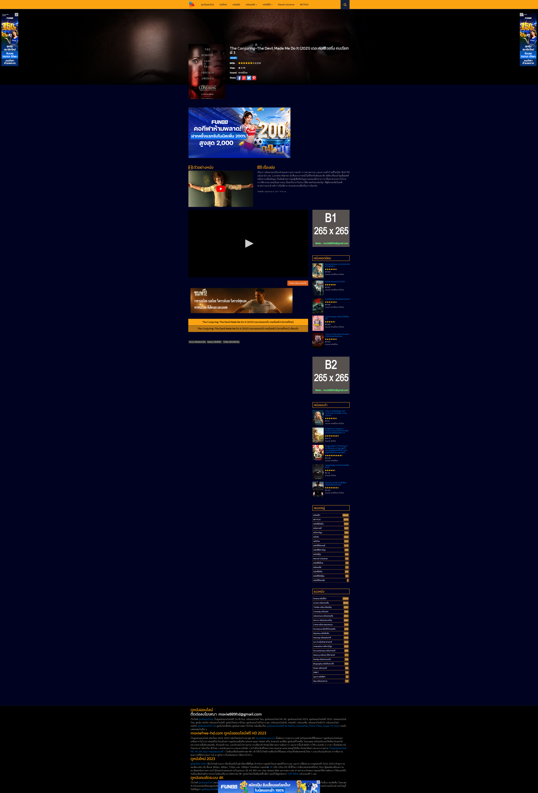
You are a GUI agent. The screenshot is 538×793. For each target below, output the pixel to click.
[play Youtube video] (220, 189)
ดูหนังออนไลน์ (207, 4)
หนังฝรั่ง (236, 4)
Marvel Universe (286, 4)
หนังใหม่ (223, 4)
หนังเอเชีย (251, 4)
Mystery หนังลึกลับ (214, 342)
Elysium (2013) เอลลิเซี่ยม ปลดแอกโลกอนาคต (335, 483)
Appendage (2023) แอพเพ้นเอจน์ (337, 466)
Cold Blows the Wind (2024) (337, 299)
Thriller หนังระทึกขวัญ (231, 342)
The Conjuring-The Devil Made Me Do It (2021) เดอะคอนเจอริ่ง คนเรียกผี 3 (289, 50)
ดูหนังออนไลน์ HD (207, 725)
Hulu (336, 725)
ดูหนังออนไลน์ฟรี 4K (277, 725)
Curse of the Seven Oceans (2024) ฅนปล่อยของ (337, 335)
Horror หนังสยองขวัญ (197, 342)
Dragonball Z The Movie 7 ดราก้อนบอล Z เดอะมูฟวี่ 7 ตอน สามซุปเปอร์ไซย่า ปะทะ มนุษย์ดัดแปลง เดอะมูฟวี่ (336, 449)
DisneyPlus (302, 725)
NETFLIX (304, 4)
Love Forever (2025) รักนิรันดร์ (337, 317)
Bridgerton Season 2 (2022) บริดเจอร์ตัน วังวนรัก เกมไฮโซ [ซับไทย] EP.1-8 (336, 430)
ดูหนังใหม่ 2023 (199, 763)
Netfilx (291, 725)
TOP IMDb (293, 773)
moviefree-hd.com (265, 738)
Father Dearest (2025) (335, 281)
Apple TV (328, 725)
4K (271, 767)
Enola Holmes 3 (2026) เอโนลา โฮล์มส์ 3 (337, 265)
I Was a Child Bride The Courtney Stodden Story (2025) (336, 413)
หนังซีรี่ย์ (267, 4)
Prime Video (315, 725)
